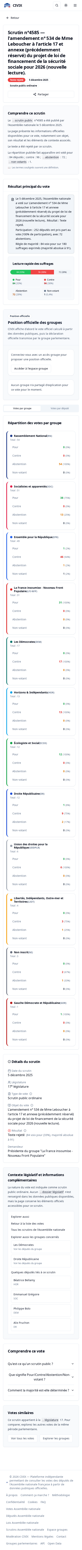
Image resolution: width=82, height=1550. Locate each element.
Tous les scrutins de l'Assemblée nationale (38, 1229)
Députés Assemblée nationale (25, 1516)
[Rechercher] (57, 5)
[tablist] (41, 408)
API (42, 1543)
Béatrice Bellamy (24, 1280)
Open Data (54, 1543)
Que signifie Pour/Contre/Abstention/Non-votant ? (39, 1377)
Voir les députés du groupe (28, 1249)
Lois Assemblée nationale (22, 1522)
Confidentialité (15, 1502)
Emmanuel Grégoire (26, 1294)
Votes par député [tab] (60, 408)
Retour (15, 18)
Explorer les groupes (56, 1438)
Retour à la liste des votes (27, 1223)
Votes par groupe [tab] (22, 408)
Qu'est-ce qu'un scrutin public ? (30, 1364)
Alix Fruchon (21, 1322)
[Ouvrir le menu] (75, 5)
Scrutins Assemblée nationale (25, 1529)
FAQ (43, 1502)
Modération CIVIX (17, 1536)
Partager (43, 94)
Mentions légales (42, 1536)
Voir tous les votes (22, 1438)
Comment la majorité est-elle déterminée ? (38, 1390)
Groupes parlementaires (21, 1543)
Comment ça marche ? (35, 1495)
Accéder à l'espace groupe (31, 368)
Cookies (33, 1502)
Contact (61, 1536)
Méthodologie (61, 1495)
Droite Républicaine (26, 1259)
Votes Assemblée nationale (23, 1509)
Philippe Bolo (22, 1308)
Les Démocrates (24, 1245)
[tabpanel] (41, 732)
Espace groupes (57, 1529)
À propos (12, 1495)
